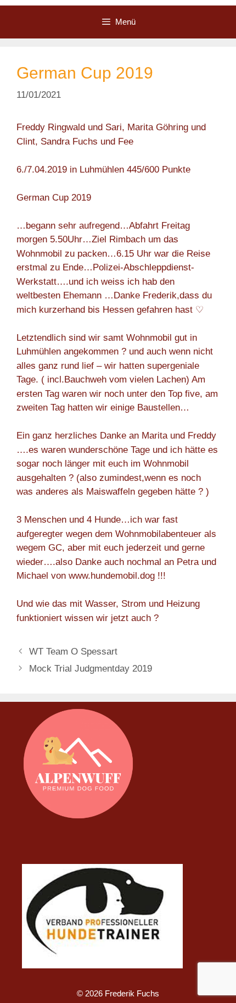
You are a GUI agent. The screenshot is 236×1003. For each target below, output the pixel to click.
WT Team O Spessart (73, 651)
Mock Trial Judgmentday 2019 (90, 668)
